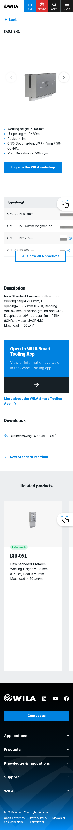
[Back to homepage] (11, 6)
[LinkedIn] (44, 698)
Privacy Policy (39, 817)
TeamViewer (36, 822)
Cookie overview (15, 817)
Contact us (37, 716)
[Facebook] (66, 698)
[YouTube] (55, 698)
